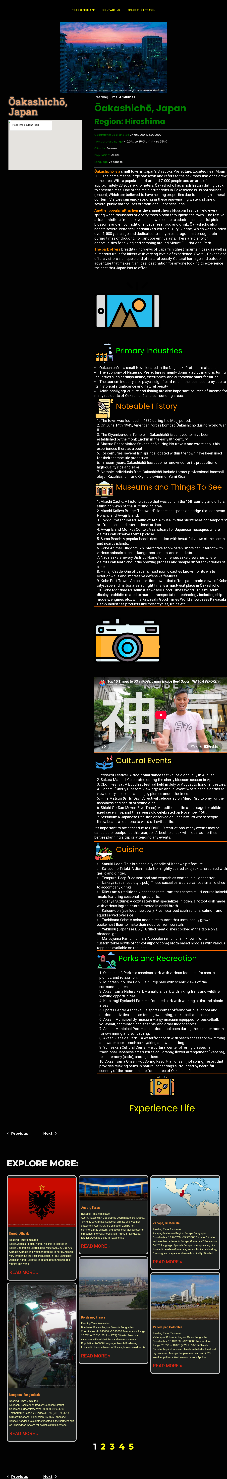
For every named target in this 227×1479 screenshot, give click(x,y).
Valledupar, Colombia (167, 1327)
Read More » (24, 1272)
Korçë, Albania (19, 1234)
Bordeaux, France (93, 1317)
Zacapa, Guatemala (166, 1223)
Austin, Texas (90, 1208)
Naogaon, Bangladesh (24, 1395)
